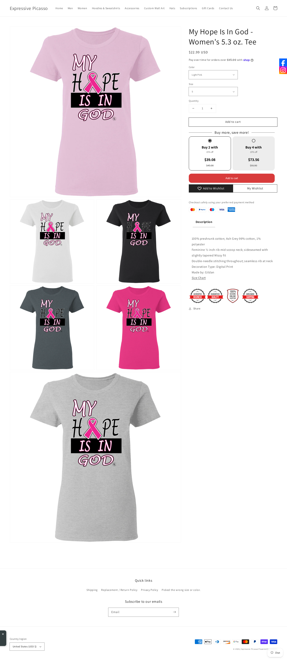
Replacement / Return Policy (119, 590)
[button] (258, 8)
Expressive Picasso (249, 649)
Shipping (92, 590)
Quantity (194, 101)
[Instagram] (283, 70)
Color (192, 67)
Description (204, 222)
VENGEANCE (35, 637)
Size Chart (199, 278)
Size (191, 84)
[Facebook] (283, 62)
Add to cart (233, 122)
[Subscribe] (174, 612)
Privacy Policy (149, 590)
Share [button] (197, 308)
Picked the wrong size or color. (181, 590)
